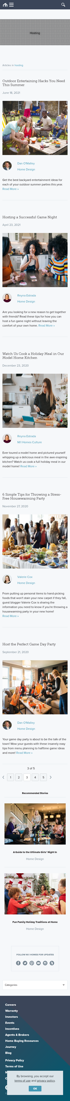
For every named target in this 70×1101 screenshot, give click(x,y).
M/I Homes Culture (29, 442)
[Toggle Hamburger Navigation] (8, 4)
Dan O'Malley (26, 163)
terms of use (23, 1080)
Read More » (10, 189)
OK (35, 1088)
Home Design (26, 169)
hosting (19, 65)
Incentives (12, 1029)
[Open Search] (63, 4)
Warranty (11, 1011)
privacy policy (46, 1080)
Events (9, 1023)
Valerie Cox (24, 577)
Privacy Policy (14, 1060)
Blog (8, 1053)
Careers (10, 1005)
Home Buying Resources (22, 1041)
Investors (11, 1017)
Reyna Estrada (26, 295)
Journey (10, 1047)
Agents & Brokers (17, 1035)
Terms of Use (14, 1066)
